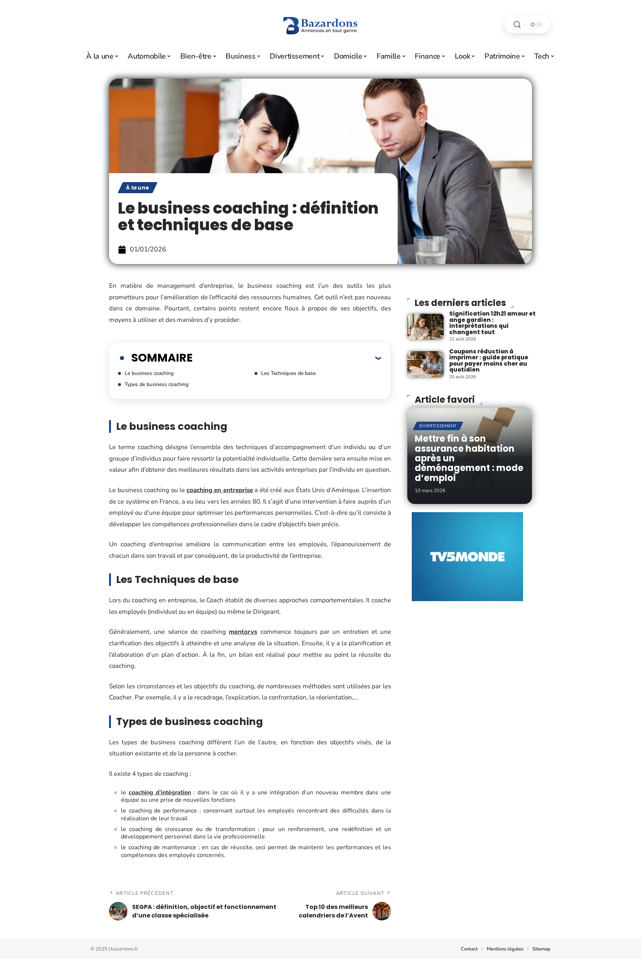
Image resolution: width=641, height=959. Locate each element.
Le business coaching (149, 373)
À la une (137, 187)
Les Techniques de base (288, 373)
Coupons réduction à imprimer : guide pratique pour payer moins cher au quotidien (488, 360)
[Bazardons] (320, 24)
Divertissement (438, 426)
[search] (517, 24)
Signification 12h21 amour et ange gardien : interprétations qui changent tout (492, 323)
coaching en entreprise (220, 490)
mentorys (243, 631)
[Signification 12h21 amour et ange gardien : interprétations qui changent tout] (425, 327)
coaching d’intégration (160, 792)
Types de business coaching (156, 384)
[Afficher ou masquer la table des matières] (287, 357)
